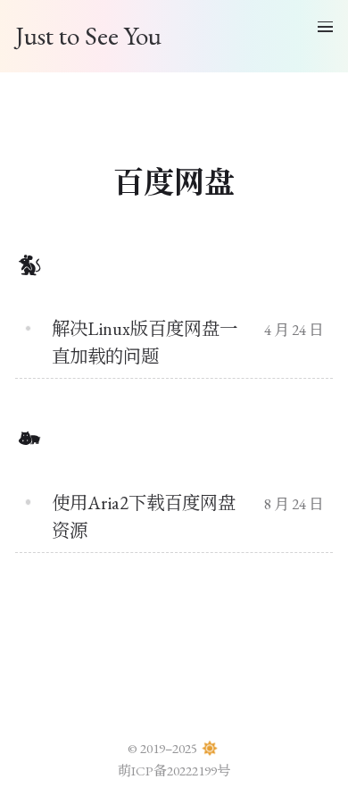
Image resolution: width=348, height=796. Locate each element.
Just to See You (88, 36)
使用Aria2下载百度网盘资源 (144, 516)
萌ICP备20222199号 (174, 771)
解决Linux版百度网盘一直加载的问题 (144, 342)
